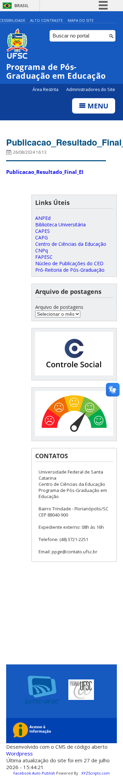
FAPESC (44, 257)
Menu (97, 105)
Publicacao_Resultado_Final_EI (44, 171)
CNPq (41, 250)
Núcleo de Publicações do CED (69, 263)
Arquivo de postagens (59, 307)
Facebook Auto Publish (34, 773)
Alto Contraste (46, 20)
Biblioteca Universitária (60, 224)
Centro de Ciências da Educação (70, 244)
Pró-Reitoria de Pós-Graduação (70, 270)
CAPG (41, 237)
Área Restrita (45, 89)
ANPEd (43, 218)
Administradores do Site (90, 89)
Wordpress (19, 753)
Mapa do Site (81, 20)
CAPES (42, 231)
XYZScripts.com (95, 773)
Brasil (21, 6)
